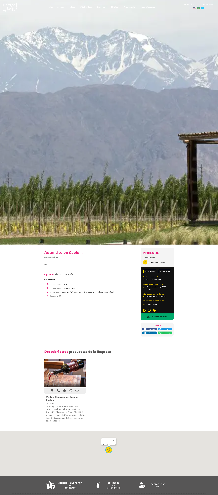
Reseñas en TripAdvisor (159, 316)
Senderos (101, 7)
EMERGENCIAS (157, 484)
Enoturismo (50, 403)
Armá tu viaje (129, 7)
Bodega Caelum (151, 304)
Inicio (51, 7)
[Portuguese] (199, 7)
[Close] (113, 440)
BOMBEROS (113, 482)
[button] (149, 329)
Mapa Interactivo (148, 7)
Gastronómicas (51, 257)
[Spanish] (203, 7)
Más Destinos (86, 7)
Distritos (114, 7)
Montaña (60, 7)
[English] (195, 7)
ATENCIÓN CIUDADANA (70, 482)
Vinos (72, 7)
